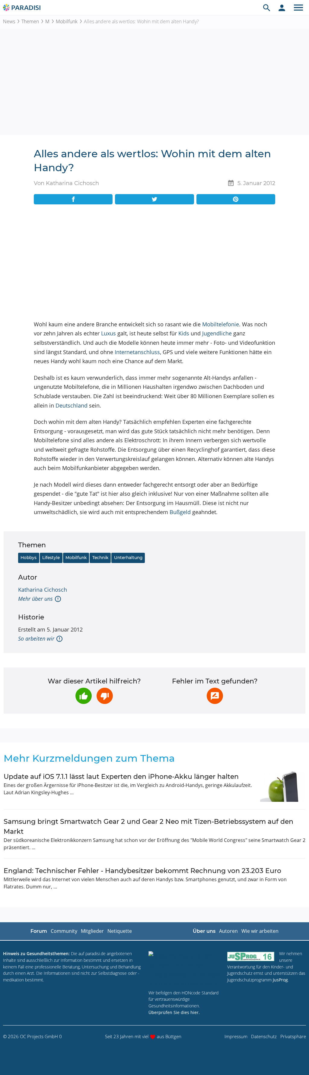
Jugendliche (217, 333)
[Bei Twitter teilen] (154, 199)
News (9, 21)
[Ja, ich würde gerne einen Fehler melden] (215, 696)
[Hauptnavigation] (298, 7)
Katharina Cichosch (42, 589)
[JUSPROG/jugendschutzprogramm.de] (250, 956)
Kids (183, 333)
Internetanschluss (137, 352)
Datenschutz (264, 1036)
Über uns (204, 931)
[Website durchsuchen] (266, 7)
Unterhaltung (128, 557)
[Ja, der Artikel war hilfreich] (83, 696)
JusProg (280, 980)
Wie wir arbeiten (260, 931)
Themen (30, 21)
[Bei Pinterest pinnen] (235, 199)
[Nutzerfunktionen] (281, 7)
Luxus (108, 333)
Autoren (228, 931)
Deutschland (72, 405)
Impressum (236, 1036)
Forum (38, 931)
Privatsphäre (293, 1036)
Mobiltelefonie (220, 324)
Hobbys (29, 557)
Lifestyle (51, 557)
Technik (100, 557)
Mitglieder (92, 931)
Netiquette (119, 931)
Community (64, 931)
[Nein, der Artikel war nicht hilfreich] (105, 696)
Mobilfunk (67, 21)
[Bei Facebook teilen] (73, 199)
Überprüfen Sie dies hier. (174, 1012)
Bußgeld (180, 512)
